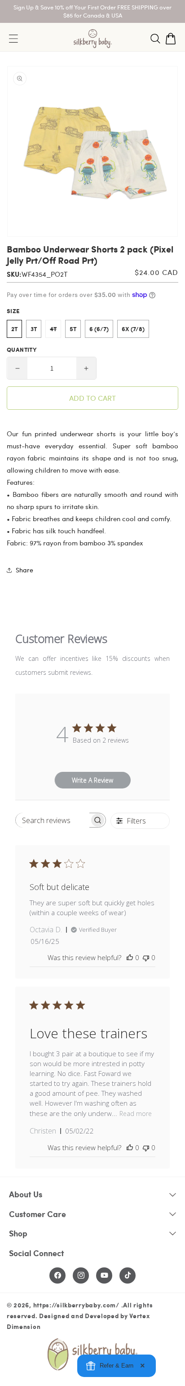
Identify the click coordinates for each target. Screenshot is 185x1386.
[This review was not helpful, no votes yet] (146, 957)
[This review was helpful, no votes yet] (130, 957)
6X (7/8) (133, 329)
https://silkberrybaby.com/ (76, 1304)
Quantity (21, 349)
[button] (155, 38)
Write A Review (92, 780)
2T (14, 329)
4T (55, 331)
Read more (135, 1113)
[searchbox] (52, 820)
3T (34, 329)
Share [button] (24, 570)
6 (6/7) (99, 329)
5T (73, 329)
